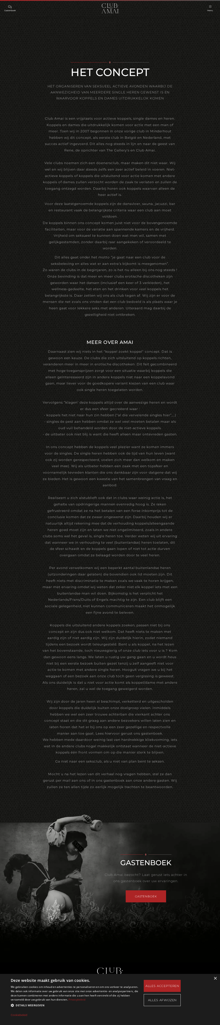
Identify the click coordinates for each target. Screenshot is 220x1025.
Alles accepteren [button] (162, 986)
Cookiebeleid (19, 1015)
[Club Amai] (110, 8)
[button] (74, 1005)
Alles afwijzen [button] (162, 1000)
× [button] (215, 978)
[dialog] (110, 999)
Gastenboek (146, 896)
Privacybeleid (77, 999)
